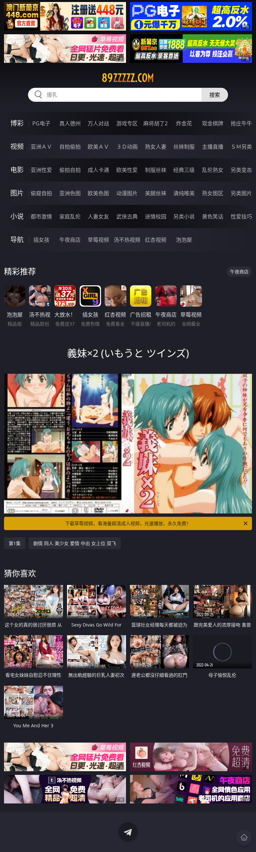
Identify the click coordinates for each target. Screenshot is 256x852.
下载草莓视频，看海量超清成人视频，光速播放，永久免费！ (128, 523)
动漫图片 (127, 193)
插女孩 (41, 239)
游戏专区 (127, 123)
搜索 (214, 94)
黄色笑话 (212, 216)
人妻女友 (98, 216)
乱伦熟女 (212, 170)
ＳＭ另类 (241, 146)
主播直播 (212, 146)
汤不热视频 (127, 239)
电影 (17, 169)
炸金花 (184, 123)
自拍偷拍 (70, 146)
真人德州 (70, 123)
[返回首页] (244, 837)
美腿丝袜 (155, 193)
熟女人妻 (155, 146)
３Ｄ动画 (127, 146)
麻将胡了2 (155, 123)
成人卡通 (98, 170)
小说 (17, 216)
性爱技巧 (241, 216)
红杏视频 (155, 239)
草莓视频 (98, 239)
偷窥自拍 (41, 193)
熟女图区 (212, 193)
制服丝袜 (155, 170)
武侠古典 (127, 216)
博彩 (17, 123)
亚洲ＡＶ (41, 146)
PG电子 (41, 123)
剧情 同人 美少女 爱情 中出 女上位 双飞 (74, 543)
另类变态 (241, 170)
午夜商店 (70, 239)
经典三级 (184, 170)
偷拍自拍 (70, 170)
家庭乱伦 (70, 216)
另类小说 (184, 216)
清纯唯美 (184, 193)
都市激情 (41, 216)
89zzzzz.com (128, 77)
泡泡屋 (184, 239)
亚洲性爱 (41, 170)
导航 (17, 239)
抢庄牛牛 (241, 123)
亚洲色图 (70, 193)
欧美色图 (98, 193)
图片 (17, 193)
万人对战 (98, 123)
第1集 (15, 543)
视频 (17, 146)
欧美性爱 (127, 170)
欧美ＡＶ (98, 146)
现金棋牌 (212, 123)
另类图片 (241, 193)
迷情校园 (155, 216)
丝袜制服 (184, 146)
